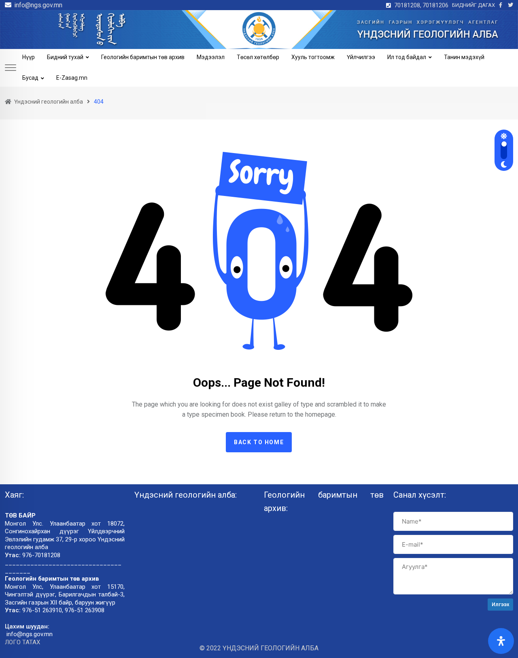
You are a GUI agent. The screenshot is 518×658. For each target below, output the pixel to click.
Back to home (259, 442)
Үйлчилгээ (361, 57)
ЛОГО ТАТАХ (22, 642)
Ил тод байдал (406, 57)
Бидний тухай (65, 57)
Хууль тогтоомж (313, 57)
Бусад (30, 78)
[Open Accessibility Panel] (501, 641)
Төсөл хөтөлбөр (258, 57)
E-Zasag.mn (71, 78)
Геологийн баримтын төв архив (143, 57)
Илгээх (501, 604)
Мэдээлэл (211, 57)
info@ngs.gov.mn (38, 5)
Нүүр (28, 57)
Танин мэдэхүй (464, 57)
